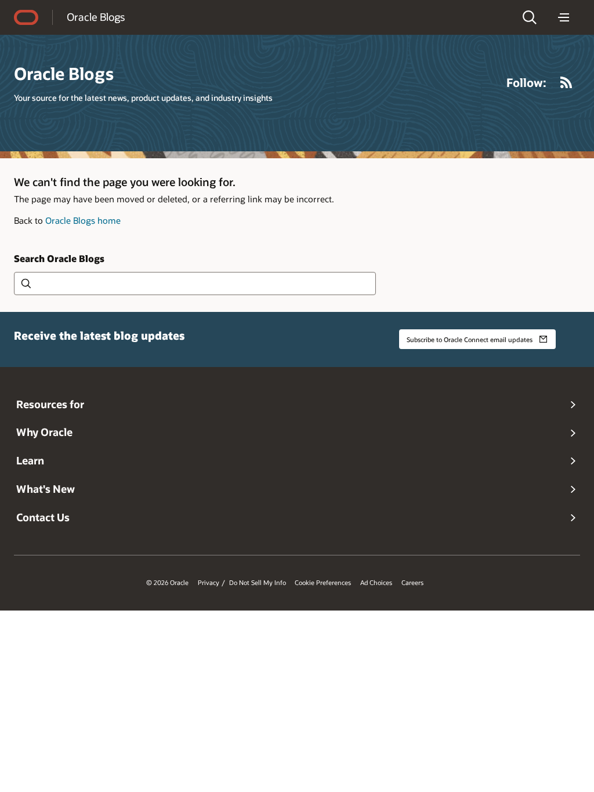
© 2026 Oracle (167, 583)
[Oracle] (26, 17)
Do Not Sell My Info (257, 583)
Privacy (208, 583)
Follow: (526, 82)
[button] (529, 17)
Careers (412, 583)
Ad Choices (376, 583)
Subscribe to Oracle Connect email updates (470, 339)
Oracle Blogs (96, 17)
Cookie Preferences (323, 583)
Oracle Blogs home (83, 220)
